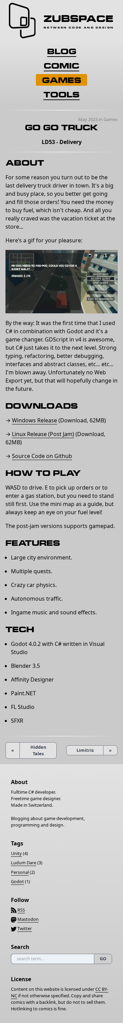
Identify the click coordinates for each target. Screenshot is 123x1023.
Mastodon (28, 919)
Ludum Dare (23, 862)
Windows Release (34, 420)
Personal (20, 872)
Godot (17, 881)
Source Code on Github (42, 456)
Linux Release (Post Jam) (43, 434)
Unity (16, 853)
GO (103, 958)
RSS (21, 910)
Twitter (24, 928)
